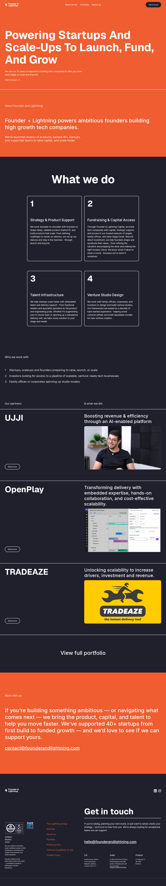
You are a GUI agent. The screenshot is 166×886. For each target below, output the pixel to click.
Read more (12, 467)
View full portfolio (83, 653)
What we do (71, 4)
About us (96, 4)
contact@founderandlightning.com (42, 748)
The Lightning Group (57, 823)
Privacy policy (54, 844)
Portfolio (84, 4)
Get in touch (153, 5)
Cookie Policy (54, 855)
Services (51, 829)
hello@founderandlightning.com (110, 842)
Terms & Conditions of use (60, 850)
